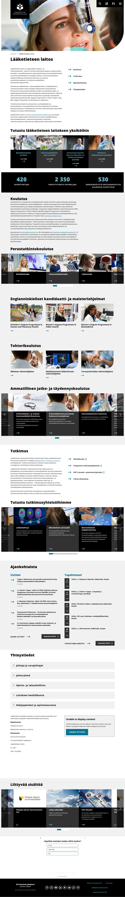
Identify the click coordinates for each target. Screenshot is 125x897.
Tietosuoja (109, 883)
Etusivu (13, 54)
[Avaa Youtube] (56, 887)
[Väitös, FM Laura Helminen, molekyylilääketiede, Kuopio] (67, 623)
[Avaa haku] (100, 3)
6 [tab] (71, 553)
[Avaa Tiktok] (73, 887)
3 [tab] (63, 285)
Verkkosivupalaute (99, 893)
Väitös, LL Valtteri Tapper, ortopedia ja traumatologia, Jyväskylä (86, 593)
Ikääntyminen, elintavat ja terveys (47, 461)
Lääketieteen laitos (26, 54)
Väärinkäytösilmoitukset (100, 888)
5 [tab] (71, 285)
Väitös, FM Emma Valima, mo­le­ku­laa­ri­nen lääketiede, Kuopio (91, 605)
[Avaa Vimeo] (78, 887)
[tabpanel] (30, 269)
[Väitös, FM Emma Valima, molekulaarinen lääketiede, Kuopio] (67, 611)
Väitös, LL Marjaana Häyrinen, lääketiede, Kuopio (90, 579)
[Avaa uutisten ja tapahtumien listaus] (106, 3)
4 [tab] (67, 285)
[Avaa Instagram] (51, 887)
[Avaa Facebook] (47, 887)
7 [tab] (75, 553)
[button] (62, 665)
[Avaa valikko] (120, 3)
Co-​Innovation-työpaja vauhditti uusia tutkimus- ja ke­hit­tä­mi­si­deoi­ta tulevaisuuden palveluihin (36, 624)
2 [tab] (59, 285)
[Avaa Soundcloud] (69, 887)
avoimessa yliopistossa (53, 216)
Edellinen (4, 269)
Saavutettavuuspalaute (94, 883)
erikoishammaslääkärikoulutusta (63, 232)
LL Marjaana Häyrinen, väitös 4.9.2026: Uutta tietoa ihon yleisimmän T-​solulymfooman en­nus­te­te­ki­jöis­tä (37, 602)
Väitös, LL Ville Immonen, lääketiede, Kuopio (88, 629)
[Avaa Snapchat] (65, 887)
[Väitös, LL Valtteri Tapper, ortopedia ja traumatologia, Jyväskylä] (67, 599)
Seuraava (120, 269)
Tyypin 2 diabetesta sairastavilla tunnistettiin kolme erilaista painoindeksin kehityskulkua (37, 580)
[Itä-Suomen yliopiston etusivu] (20, 9)
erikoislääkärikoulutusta (29, 232)
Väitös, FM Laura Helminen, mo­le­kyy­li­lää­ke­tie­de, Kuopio (90, 617)
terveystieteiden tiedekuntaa (40, 115)
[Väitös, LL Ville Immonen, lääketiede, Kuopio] (67, 636)
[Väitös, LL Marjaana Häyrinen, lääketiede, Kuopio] (67, 586)
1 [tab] (55, 285)
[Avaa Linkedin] (60, 887)
